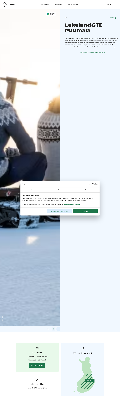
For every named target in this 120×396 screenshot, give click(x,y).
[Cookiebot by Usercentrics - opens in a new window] (90, 184)
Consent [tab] (33, 189)
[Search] (115, 4)
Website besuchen (37, 365)
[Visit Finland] (10, 4)
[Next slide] (58, 329)
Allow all (85, 211)
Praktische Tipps (73, 4)
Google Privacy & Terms (72, 204)
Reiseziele (45, 4)
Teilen (112, 18)
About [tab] (86, 189)
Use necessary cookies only (59, 211)
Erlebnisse (58, 4)
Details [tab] (60, 189)
